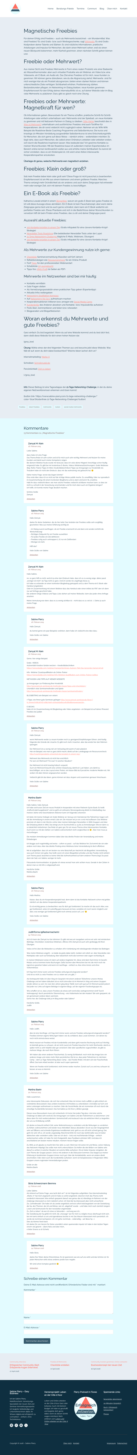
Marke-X (46, 357)
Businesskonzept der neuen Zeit (106, 1365)
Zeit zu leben (44, 369)
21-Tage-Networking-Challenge (42, 236)
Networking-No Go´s (40, 299)
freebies (22, 407)
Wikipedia (90, 41)
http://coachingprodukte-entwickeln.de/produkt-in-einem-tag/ (55, 754)
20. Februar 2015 (37, 1024)
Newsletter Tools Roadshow (40, 233)
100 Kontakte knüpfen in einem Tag (43, 227)
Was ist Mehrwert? (32, 124)
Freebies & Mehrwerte (58, 1362)
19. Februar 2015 (34, 935)
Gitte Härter (88, 121)
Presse (106, 1414)
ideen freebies (34, 407)
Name (27, 1317)
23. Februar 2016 (34, 1186)
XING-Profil (42, 269)
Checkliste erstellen (59, 1365)
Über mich (67, 1443)
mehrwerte (47, 407)
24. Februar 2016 (37, 1248)
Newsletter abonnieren (113, 1399)
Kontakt (76, 1443)
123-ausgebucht (45, 266)
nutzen (57, 407)
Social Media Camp (83, 302)
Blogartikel (61, 201)
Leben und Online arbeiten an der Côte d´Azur (56, 1421)
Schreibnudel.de (42, 363)
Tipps (34, 263)
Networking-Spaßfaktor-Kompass (43, 295)
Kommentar (30, 1290)
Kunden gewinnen (107, 1362)
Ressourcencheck (56, 260)
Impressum (111, 1443)
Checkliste (32, 257)
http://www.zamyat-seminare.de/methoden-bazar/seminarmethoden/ (55, 691)
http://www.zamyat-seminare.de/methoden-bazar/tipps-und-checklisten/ (56, 686)
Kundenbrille (33, 305)
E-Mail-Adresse (32, 1327)
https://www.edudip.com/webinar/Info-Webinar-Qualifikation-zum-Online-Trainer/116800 (62, 675)
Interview (22, 1362)
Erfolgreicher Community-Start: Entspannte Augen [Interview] (24, 1366)
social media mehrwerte (73, 407)
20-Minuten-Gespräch (112, 1403)
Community (14, 1362)
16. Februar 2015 (34, 446)
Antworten (31, 499)
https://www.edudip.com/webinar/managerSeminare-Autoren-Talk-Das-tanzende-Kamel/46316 (65, 668)
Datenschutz (122, 1443)
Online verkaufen (121, 1362)
